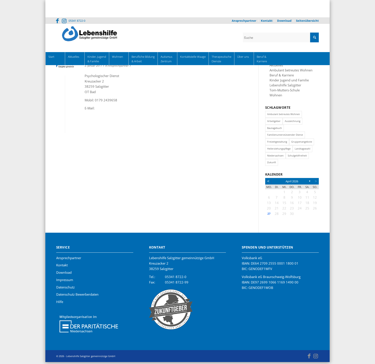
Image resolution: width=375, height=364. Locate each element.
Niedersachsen (275, 157)
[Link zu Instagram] (64, 20)
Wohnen (275, 97)
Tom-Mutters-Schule (283, 91)
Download (284, 21)
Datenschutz (65, 289)
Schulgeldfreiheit (297, 157)
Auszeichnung (292, 122)
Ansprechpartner (244, 21)
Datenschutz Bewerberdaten (77, 296)
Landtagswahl (302, 150)
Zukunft (271, 163)
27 (268, 215)
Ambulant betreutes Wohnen (288, 70)
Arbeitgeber (274, 122)
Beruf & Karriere (280, 76)
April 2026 (292, 183)
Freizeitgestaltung (277, 143)
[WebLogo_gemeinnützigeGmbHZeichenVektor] (65, 66)
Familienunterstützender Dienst (285, 136)
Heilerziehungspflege (279, 150)
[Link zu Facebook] (57, 20)
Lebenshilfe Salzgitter (283, 86)
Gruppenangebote (301, 143)
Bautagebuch (274, 129)
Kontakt (267, 21)
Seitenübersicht (307, 21)
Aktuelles (275, 65)
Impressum (64, 281)
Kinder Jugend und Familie (286, 81)
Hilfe (59, 303)
